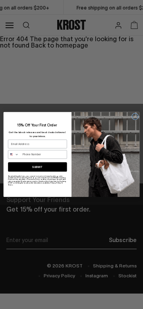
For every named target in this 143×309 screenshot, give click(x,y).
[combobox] (14, 154)
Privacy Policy (55, 183)
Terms (10, 184)
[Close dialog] (135, 116)
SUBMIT (37, 167)
